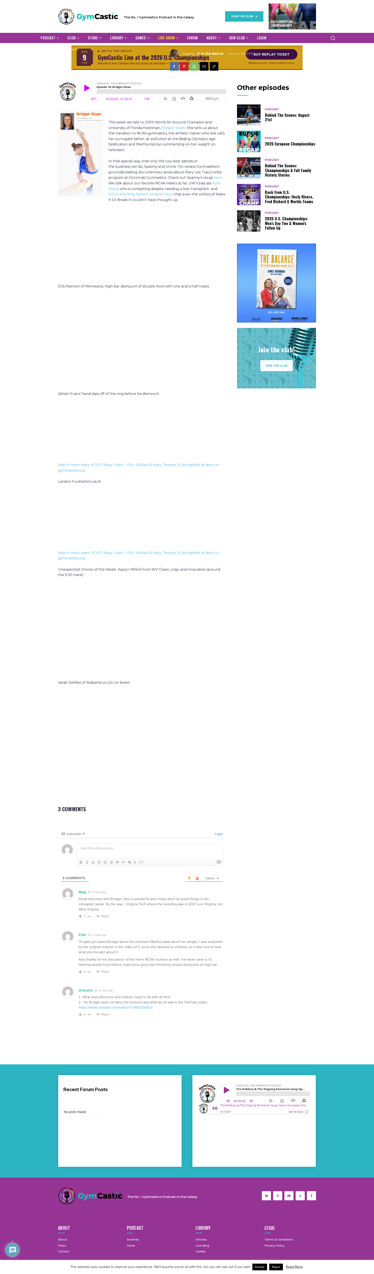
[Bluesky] (266, 1195)
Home (62, 49)
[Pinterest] (184, 66)
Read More (294, 1267)
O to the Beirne (210, 53)
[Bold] (81, 862)
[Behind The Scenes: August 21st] (249, 115)
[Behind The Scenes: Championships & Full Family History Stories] (249, 168)
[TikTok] (300, 1195)
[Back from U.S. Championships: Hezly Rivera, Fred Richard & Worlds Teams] (249, 194)
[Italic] (87, 862)
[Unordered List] (111, 862)
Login (218, 834)
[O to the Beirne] (176, 53)
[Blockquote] (117, 862)
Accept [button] (259, 1267)
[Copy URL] (214, 66)
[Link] (129, 862)
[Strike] (99, 862)
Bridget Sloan (173, 128)
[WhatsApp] (194, 66)
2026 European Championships (281, 23)
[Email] (204, 66)
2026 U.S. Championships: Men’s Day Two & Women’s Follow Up (286, 223)
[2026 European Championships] (249, 141)
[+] (141, 862)
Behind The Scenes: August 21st (287, 117)
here (218, 178)
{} (135, 862)
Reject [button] (276, 1267)
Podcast (74, 49)
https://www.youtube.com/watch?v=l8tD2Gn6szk (116, 1007)
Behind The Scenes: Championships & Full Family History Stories (288, 170)
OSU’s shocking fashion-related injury (140, 194)
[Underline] (93, 862)
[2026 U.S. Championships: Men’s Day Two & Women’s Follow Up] (249, 221)
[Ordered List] (105, 862)
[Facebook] (174, 66)
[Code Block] (123, 862)
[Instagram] (277, 1195)
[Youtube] (288, 1195)
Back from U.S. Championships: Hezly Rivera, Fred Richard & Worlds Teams (289, 196)
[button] (333, 38)
